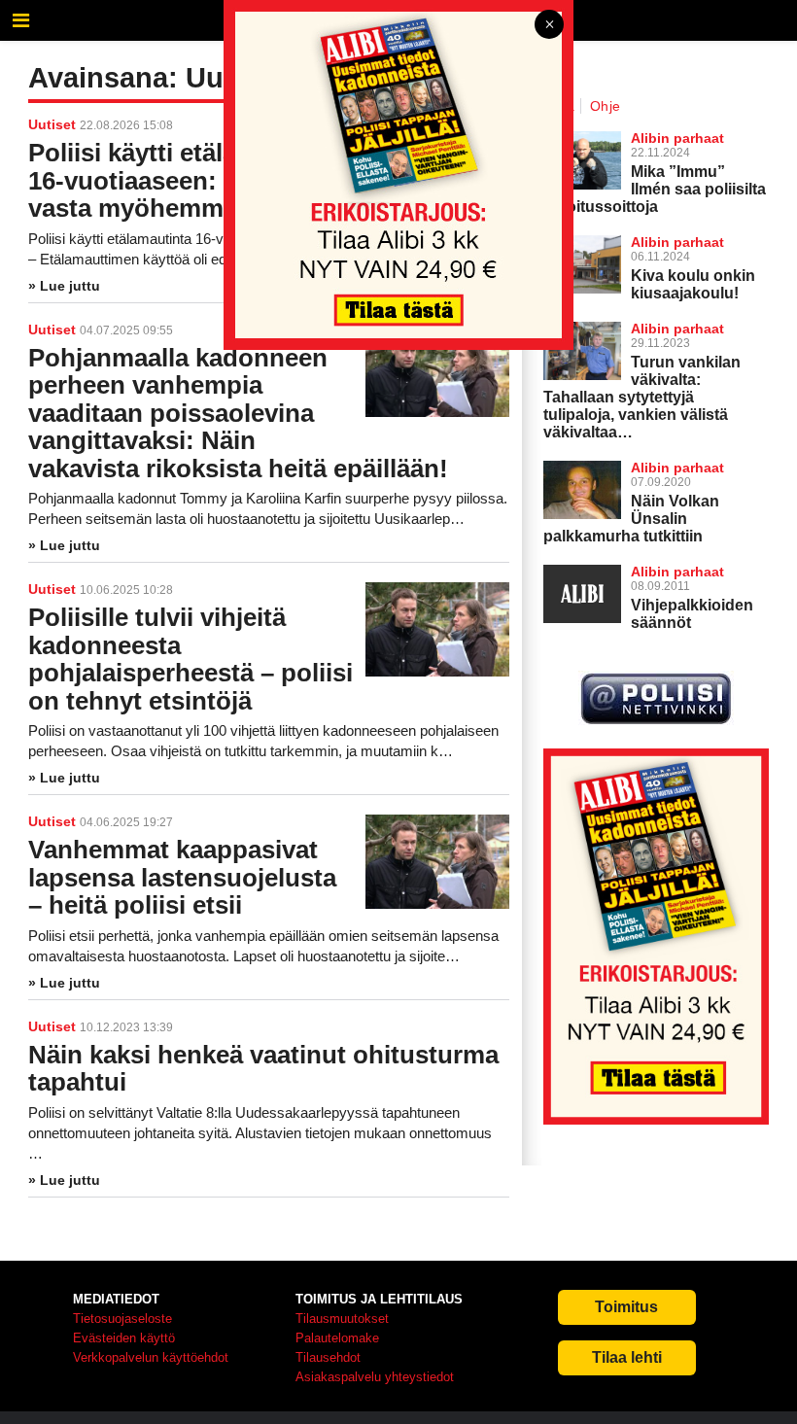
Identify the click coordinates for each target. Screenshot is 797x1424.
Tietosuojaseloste (122, 1318)
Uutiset (52, 589)
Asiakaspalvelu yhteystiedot (374, 1377)
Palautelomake (337, 1338)
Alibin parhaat (677, 467)
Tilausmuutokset (342, 1318)
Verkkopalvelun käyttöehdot (150, 1357)
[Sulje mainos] (549, 26)
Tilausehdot (328, 1357)
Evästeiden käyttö (124, 1338)
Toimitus (626, 1307)
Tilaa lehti (627, 1357)
